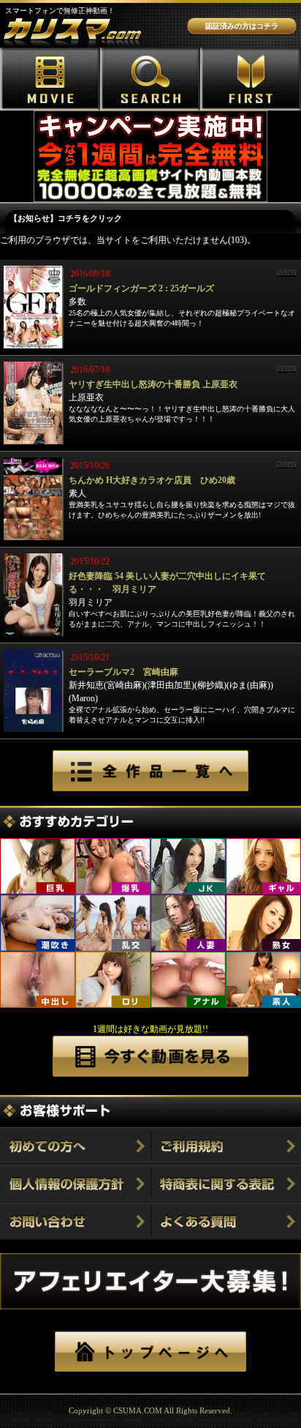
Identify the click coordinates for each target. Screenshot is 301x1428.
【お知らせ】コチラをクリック (65, 218)
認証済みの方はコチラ (241, 26)
